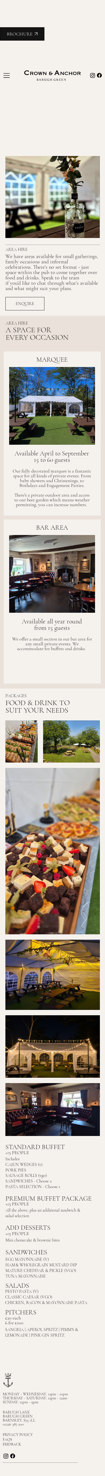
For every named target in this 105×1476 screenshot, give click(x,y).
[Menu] (6, 75)
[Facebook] (99, 75)
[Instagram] (92, 75)
